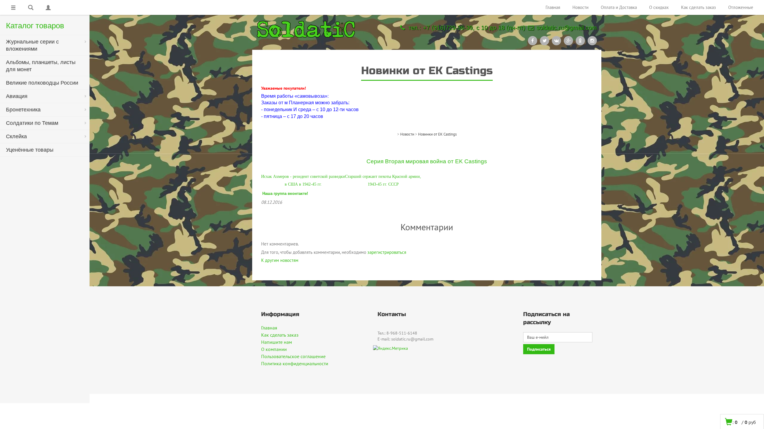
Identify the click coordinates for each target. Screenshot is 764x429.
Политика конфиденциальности (294, 363)
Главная (553, 7)
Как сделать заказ (698, 7)
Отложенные (740, 7)
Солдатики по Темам (32, 123)
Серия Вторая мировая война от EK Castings (426, 161)
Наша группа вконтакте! (285, 193)
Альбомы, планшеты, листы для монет (41, 65)
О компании (274, 349)
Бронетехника (23, 110)
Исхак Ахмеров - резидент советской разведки (303, 176)
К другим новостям (279, 260)
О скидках (659, 7)
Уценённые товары (29, 150)
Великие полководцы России (42, 83)
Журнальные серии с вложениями (32, 45)
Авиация (16, 96)
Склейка (16, 136)
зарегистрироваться (386, 252)
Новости (580, 7)
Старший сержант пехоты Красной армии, (383, 176)
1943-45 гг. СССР (383, 184)
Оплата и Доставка (619, 7)
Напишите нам (276, 342)
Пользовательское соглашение (293, 356)
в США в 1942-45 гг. (303, 184)
